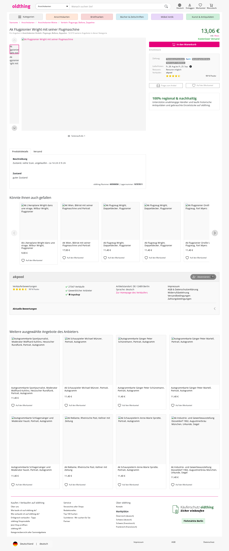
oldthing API (16, 528)
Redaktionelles (70, 510)
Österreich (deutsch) (125, 516)
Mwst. (216, 35)
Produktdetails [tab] (20, 151)
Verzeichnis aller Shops (74, 506)
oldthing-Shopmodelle (20, 521)
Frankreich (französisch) (126, 526)
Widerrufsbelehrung (178, 292)
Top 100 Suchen (70, 514)
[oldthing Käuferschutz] (193, 509)
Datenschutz (208, 542)
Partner (67, 521)
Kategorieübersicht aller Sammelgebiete (28, 532)
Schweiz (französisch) (125, 523)
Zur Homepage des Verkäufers (132, 292)
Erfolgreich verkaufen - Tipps (23, 517)
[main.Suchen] (166, 6)
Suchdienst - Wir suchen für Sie (77, 517)
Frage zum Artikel (168, 85)
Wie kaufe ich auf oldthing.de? (24, 510)
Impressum (174, 286)
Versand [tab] (37, 151)
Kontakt (119, 506)
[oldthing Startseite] (21, 6)
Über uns (15, 506)
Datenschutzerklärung (186, 289)
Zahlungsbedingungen (179, 298)
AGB (170, 289)
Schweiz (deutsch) (124, 519)
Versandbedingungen (179, 295)
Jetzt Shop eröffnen (19, 525)
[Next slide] (14, 128)
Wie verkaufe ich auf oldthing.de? (25, 514)
